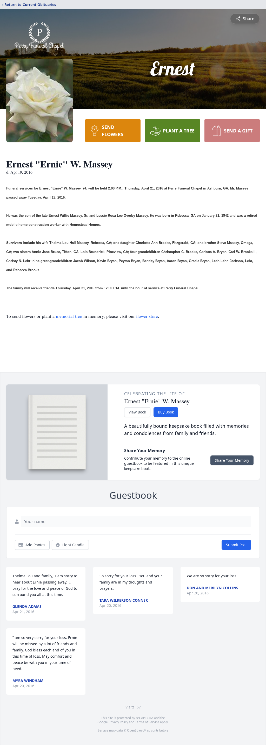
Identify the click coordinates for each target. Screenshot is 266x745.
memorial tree (69, 316)
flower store (147, 316)
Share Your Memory (232, 460)
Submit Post (236, 544)
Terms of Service (147, 722)
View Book (137, 412)
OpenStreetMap (138, 730)
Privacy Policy (118, 722)
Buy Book (166, 412)
